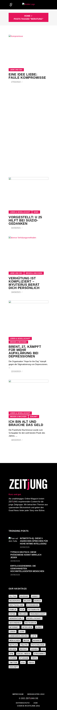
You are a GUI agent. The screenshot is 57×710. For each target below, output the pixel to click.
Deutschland (16, 605)
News (36, 212)
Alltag (12, 596)
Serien (34, 649)
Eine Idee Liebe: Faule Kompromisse (27, 76)
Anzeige (24, 596)
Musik (27, 640)
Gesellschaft (34, 618)
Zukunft (34, 417)
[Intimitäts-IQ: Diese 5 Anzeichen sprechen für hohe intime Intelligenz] (13, 540)
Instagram (30, 623)
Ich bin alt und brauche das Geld (26, 423)
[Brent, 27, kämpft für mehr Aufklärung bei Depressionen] (28, 315)
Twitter (13, 662)
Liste (34, 636)
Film (22, 610)
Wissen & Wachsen (34, 273)
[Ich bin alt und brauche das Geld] (28, 392)
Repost (23, 649)
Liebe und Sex (16, 70)
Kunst (39, 627)
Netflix (13, 645)
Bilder (27, 601)
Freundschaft (37, 614)
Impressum (18, 694)
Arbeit (35, 596)
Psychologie (38, 645)
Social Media (23, 654)
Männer (37, 640)
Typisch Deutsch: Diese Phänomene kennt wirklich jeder (25, 555)
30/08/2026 (24, 547)
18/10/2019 (16, 440)
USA (23, 662)
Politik (24, 645)
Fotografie (34, 610)
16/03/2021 (16, 292)
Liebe (22, 632)
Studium (24, 658)
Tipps (34, 658)
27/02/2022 (16, 82)
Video (31, 662)
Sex (43, 649)
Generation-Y (16, 618)
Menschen (14, 640)
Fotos (12, 614)
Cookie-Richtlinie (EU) (28, 706)
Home (27, 16)
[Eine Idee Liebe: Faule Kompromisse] (28, 48)
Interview (27, 627)
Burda (37, 601)
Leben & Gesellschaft (20, 212)
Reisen (12, 649)
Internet (14, 627)
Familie (13, 610)
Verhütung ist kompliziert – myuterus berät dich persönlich (24, 283)
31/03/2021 (16, 228)
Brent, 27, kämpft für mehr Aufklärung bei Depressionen (25, 351)
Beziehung (14, 601)
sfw (11, 654)
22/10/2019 (16, 371)
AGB (36, 703)
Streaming (39, 654)
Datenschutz (23, 703)
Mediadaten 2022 (36, 694)
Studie (12, 658)
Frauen (23, 614)
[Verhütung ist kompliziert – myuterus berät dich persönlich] (28, 250)
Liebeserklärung (18, 636)
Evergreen (33, 605)
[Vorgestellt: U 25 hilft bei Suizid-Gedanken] (28, 190)
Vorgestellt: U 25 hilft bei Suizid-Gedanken (25, 220)
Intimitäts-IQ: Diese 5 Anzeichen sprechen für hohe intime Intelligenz (34, 541)
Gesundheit (15, 623)
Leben (12, 632)
